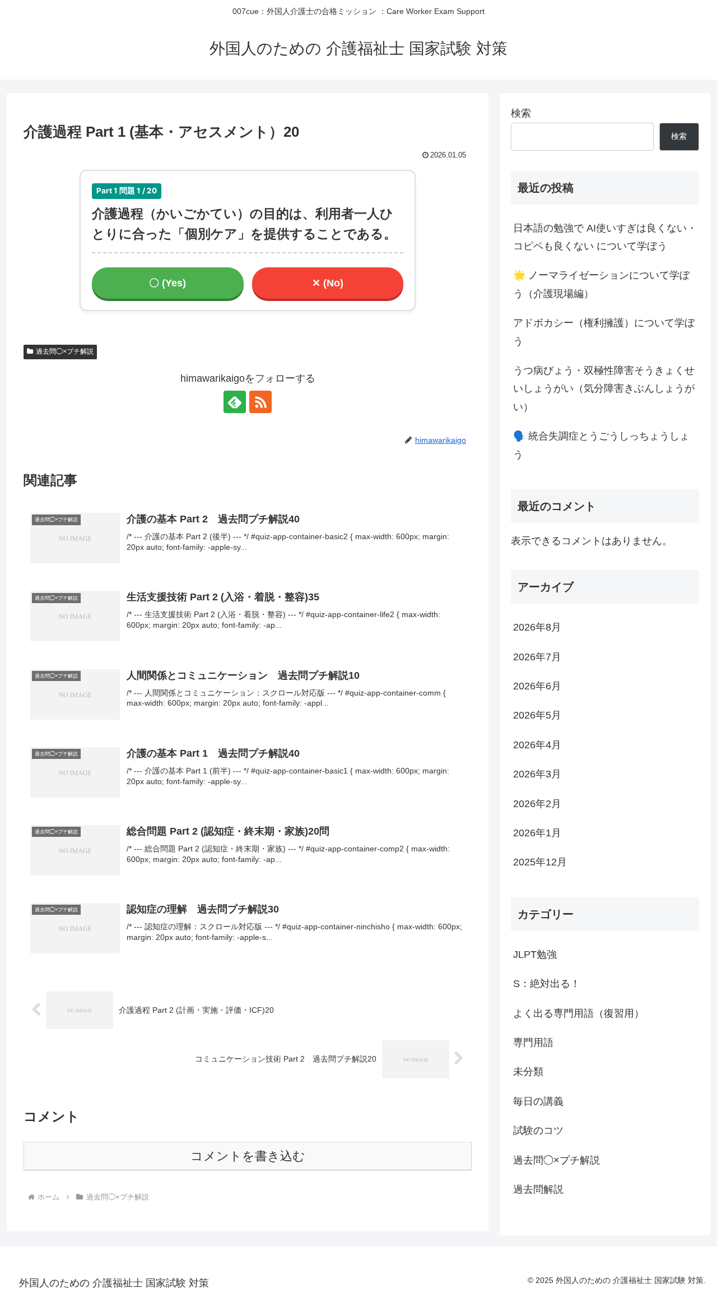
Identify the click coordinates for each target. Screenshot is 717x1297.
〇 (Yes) (167, 283)
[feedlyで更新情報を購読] (235, 402)
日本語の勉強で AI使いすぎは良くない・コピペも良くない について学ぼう (605, 237)
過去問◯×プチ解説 (65, 351)
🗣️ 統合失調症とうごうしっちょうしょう (601, 445)
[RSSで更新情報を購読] (260, 402)
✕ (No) (327, 283)
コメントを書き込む (247, 1156)
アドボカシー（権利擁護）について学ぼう (604, 331)
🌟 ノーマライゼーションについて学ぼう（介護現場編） (601, 284)
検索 (521, 113)
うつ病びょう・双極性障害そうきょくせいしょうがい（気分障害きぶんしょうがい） (604, 389)
